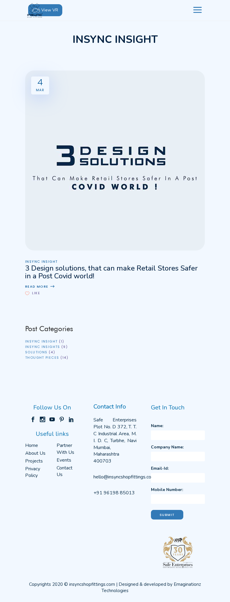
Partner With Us (65, 449)
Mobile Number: (167, 490)
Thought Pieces (42, 357)
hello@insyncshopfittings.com (124, 477)
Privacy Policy (32, 472)
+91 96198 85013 (114, 493)
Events (64, 460)
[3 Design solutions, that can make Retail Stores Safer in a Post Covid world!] (115, 160)
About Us (35, 453)
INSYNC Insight (41, 261)
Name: (157, 426)
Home (31, 445)
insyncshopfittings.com (92, 584)
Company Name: (167, 447)
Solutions (36, 352)
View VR (49, 10)
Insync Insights (42, 346)
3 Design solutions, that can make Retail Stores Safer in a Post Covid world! (111, 272)
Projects (34, 461)
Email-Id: (160, 468)
